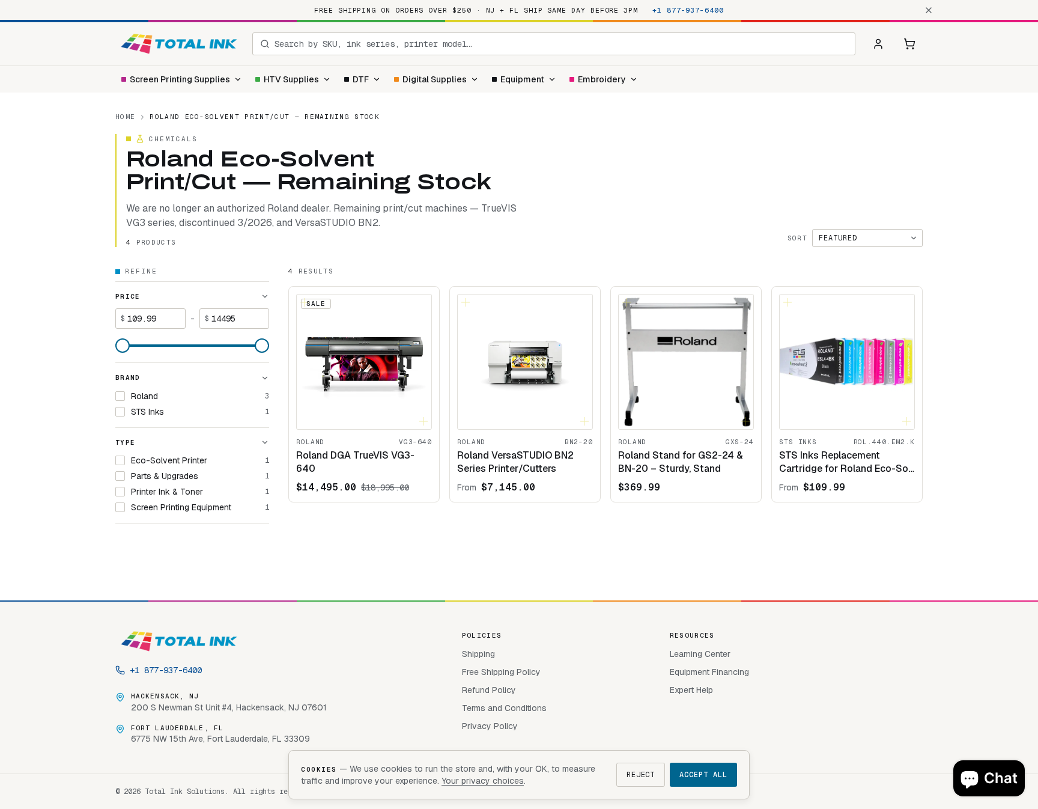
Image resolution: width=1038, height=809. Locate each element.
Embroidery (602, 79)
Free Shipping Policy (501, 672)
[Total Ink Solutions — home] (179, 44)
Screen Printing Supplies (180, 79)
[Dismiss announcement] (928, 10)
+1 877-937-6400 (688, 9)
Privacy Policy (490, 726)
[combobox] (561, 44)
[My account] (878, 44)
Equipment (522, 79)
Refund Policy (489, 690)
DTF (361, 79)
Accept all (703, 775)
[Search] (265, 44)
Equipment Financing (709, 672)
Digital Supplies (434, 79)
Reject (641, 775)
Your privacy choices (483, 780)
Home (125, 116)
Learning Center (700, 654)
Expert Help (691, 690)
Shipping (478, 654)
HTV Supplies (291, 79)
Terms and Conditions (504, 708)
